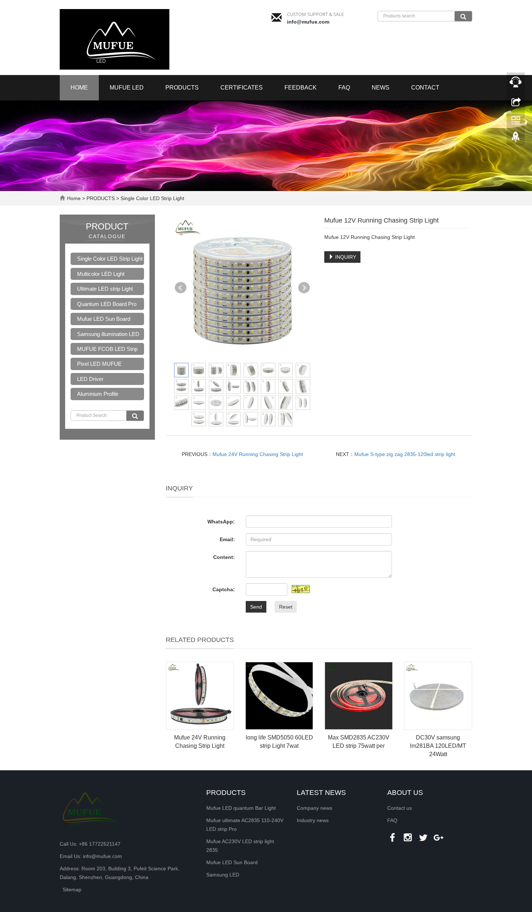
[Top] (516, 139)
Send (256, 607)
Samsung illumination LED (108, 334)
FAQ (344, 87)
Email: (227, 539)
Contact (425, 87)
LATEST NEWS (321, 792)
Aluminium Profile (97, 394)
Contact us (399, 808)
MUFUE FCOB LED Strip (107, 349)
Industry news (313, 820)
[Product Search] (135, 416)
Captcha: (223, 589)
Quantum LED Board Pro (106, 304)
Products (226, 792)
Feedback (300, 87)
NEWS (380, 87)
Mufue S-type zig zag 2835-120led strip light (404, 454)
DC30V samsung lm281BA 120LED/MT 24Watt (438, 745)
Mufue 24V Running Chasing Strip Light (257, 454)
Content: (224, 557)
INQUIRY (345, 257)
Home (79, 87)
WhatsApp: (221, 522)
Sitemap (72, 889)
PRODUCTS (182, 87)
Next (304, 288)
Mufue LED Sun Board (103, 319)
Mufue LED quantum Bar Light (241, 808)
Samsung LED (222, 875)
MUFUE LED (127, 87)
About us (405, 792)
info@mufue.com (308, 22)
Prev (180, 288)
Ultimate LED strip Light (105, 289)
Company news (314, 808)
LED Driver (90, 379)
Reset (285, 607)
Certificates (241, 87)
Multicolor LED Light (100, 274)
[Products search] (463, 16)
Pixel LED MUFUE (99, 364)
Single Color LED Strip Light (151, 198)
